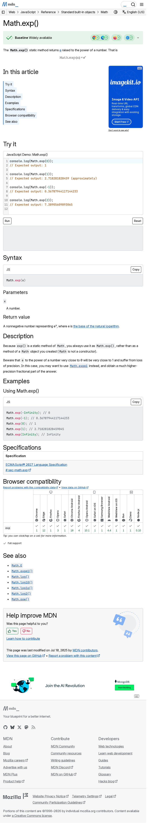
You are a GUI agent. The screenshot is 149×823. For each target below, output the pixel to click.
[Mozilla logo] (15, 796)
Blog (6, 753)
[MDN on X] (19, 727)
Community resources (66, 753)
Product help (12, 781)
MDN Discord (60, 767)
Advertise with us (15, 767)
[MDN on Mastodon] (26, 727)
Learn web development (115, 753)
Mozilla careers (14, 760)
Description (13, 97)
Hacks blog (106, 781)
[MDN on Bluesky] (12, 727)
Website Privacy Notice (49, 796)
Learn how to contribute (23, 638)
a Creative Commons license (32, 816)
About (7, 746)
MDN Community (63, 746)
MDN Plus (10, 774)
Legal (109, 796)
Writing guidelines (63, 760)
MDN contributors (85, 650)
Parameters (15, 292)
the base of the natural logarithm (96, 326)
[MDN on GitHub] (5, 727)
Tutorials (104, 767)
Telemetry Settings (85, 796)
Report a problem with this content (73, 656)
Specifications (15, 109)
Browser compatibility (20, 115)
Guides (103, 760)
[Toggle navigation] (141, 4)
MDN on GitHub (62, 774)
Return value (16, 317)
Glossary (104, 774)
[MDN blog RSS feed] (33, 727)
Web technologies (111, 746)
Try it (8, 84)
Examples (12, 103)
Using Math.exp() (21, 391)
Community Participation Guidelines (57, 802)
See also (11, 121)
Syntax (10, 90)
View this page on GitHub (24, 656)
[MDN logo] (11, 708)
